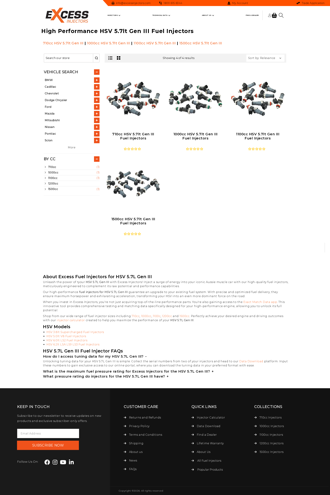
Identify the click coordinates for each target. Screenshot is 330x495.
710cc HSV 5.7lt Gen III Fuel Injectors (133, 136)
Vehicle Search (61, 72)
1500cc (184, 316)
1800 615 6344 (172, 3)
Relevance (267, 58)
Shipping (135, 443)
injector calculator (71, 320)
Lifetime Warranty (210, 443)
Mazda (50, 113)
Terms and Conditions (145, 434)
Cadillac (50, 86)
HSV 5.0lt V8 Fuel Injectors (66, 336)
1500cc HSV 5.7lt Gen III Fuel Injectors (133, 221)
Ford (48, 106)
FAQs (132, 469)
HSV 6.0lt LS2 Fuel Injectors (66, 340)
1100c (157, 316)
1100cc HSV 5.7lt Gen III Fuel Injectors (257, 136)
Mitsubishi (52, 120)
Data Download (251, 361)
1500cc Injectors (271, 452)
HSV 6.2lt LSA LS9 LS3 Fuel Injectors (72, 344)
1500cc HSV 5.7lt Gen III (200, 43)
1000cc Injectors (271, 426)
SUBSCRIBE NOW (48, 445)
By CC (50, 159)
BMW (49, 80)
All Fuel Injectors (209, 460)
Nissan (49, 127)
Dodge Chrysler (56, 100)
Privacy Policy (138, 426)
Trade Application (313, 3)
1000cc (146, 316)
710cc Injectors (270, 417)
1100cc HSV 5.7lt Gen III (155, 43)
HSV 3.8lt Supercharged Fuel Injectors (75, 332)
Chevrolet (52, 93)
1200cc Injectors (271, 443)
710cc (136, 316)
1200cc (167, 316)
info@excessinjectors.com (133, 3)
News (132, 460)
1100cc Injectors (271, 434)
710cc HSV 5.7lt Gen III (63, 43)
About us (135, 452)
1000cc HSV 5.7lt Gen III (108, 43)
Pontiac (50, 133)
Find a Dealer (206, 434)
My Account (240, 3)
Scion (49, 140)
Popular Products (210, 469)
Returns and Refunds (144, 417)
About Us (203, 452)
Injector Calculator (210, 417)
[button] (112, 15)
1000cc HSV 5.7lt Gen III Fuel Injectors (195, 136)
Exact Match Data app (260, 302)
